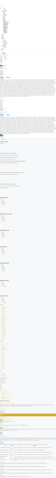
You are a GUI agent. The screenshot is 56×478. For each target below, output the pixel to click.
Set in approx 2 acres (22, 130)
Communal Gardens (30, 119)
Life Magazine (5, 53)
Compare (1, 412)
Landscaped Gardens (26, 86)
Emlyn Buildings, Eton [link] (4, 230)
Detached (48, 119)
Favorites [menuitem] (5, 65)
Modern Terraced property (47, 87)
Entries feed (3, 373)
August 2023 (3, 322)
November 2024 (4, 307)
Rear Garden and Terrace (26, 91)
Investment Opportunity (13, 86)
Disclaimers (5, 47)
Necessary (2, 442)
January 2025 (3, 306)
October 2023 (4, 320)
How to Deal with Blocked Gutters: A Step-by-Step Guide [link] (8, 153)
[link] (3, 151)
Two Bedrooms (9, 132)
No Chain (9, 88)
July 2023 (3, 323)
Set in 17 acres (16, 130)
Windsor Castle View (14, 96)
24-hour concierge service (10, 79)
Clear (1, 64)
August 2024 (3, 309)
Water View (49, 132)
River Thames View (45, 91)
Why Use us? (5, 58)
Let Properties (5, 11)
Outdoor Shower (29, 89)
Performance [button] (1, 464)
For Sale (4, 12)
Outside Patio (49, 89)
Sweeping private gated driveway (25, 131)
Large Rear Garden (41, 86)
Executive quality (50, 120)
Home (2, 138)
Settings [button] (1, 431)
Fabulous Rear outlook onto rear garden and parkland (13, 84)
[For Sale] (2, 58)
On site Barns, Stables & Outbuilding (36, 88)
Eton (2, 350)
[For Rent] (2, 57)
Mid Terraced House (40, 87)
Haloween (3, 354)
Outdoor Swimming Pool (43, 89)
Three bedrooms (46, 131)
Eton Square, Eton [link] (3, 295)
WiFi (4, 96)
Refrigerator (32, 91)
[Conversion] (2, 56)
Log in (3, 372)
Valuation (3, 35)
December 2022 (4, 331)
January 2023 (3, 330)
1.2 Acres (2, 79)
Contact (2, 36)
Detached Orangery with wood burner (11, 120)
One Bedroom (44, 88)
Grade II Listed (31, 85)
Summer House (18, 131)
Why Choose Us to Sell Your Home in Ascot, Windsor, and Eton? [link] (9, 157)
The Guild (5, 54)
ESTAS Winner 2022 (4, 349)
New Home (5, 88)
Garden (13, 85)
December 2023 (4, 318)
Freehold (28, 84)
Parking (53, 89)
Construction (3, 347)
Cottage (39, 119)
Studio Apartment (7, 131)
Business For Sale (22, 118)
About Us (3, 49)
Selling (4, 18)
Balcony (43, 79)
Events (3, 351)
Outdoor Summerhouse (36, 89)
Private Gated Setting (44, 90)
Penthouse (5, 90)
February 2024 (4, 316)
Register (4, 17)
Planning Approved (15, 90)
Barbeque (46, 79)
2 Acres (5, 79)
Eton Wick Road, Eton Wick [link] (6, 213)
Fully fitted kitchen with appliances (34, 84)
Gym (46, 85)
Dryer (33, 120)
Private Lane (49, 90)
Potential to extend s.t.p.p (37, 90)
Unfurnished (32, 132)
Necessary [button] (1, 441)
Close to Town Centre (14, 119)
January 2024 (3, 317)
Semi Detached (11, 130)
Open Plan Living (20, 89)
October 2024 (4, 308)
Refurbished (36, 91)
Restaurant (3, 365)
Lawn (49, 86)
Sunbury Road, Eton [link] (4, 197)
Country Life (3, 348)
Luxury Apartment (4, 87)
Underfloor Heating (19, 132)
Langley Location (31, 86)
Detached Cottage (52, 119)
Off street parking (14, 88)
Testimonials (5, 57)
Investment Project (19, 86)
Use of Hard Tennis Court (37, 132)
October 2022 (4, 333)
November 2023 (4, 319)
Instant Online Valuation (6, 21)
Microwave (34, 87)
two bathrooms (4, 132)
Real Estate (3, 364)
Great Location (36, 85)
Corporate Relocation (6, 26)
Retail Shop (40, 91)
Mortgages (3, 360)
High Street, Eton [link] (3, 246)
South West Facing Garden (49, 130)
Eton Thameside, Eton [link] (4, 262)
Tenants (4, 25)
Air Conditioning (39, 79)
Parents (3, 362)
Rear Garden (20, 91)
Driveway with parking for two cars (26, 120)
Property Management (6, 24)
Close (3, 412)
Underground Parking (26, 132)
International (5, 29)
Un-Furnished (14, 132)
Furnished (41, 84)
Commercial (5, 27)
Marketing (3, 359)
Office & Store (19, 88)
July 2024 (3, 310)
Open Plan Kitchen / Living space (12, 89)
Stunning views (12, 131)
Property (3, 11)
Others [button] (1, 474)
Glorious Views (26, 85)
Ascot (2, 342)
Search (1, 65)
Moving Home (4, 361)
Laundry (46, 86)
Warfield (43, 132)
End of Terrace (36, 120)
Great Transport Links (42, 85)
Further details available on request (48, 84)
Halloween (3, 353)
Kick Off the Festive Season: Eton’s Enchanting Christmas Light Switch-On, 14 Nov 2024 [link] (12, 172)
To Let (4, 13)
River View (50, 91)
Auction (4, 16)
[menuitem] (2, 52)
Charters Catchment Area (33, 118)
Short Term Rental (42, 130)
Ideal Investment (6, 86)
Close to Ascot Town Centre (41, 118)
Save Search (1, 135)
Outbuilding (25, 89)
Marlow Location (30, 87)
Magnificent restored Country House (13, 87)
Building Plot (17, 118)
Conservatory (35, 119)
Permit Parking (9, 90)
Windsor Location (20, 96)
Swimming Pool (33, 131)
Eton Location (41, 120)
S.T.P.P (54, 91)
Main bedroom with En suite (23, 87)
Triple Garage (51, 131)
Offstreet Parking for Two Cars (26, 88)
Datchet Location (43, 119)
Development (19, 120)
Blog (4, 52)
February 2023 (4, 329)
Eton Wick (45, 120)
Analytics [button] (1, 467)
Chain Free (27, 118)
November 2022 (4, 332)
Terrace (37, 131)
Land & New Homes (6, 28)
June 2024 (3, 311)
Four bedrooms (24, 84)
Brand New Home (12, 118)
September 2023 (4, 321)
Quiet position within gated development (12, 91)
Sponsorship (5, 56)
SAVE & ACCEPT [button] (2, 477)
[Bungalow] (2, 60)
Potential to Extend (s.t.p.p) (29, 90)
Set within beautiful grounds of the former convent (32, 130)
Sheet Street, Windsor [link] (4, 280)
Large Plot (36, 86)
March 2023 (3, 328)
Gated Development (20, 85)
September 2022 (4, 334)
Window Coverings (8, 96)
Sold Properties (5, 14)
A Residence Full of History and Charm (20, 79)
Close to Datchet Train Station (50, 118)
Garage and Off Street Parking (7, 85)
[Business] (2, 61)
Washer (46, 132)
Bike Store (7, 118)
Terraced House (41, 131)
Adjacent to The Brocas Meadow (31, 79)
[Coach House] (2, 62)
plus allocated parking (21, 90)
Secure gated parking (5, 130)
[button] (2, 78)
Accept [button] (3, 431)
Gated (15, 85)
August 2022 (3, 335)
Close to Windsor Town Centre (22, 119)
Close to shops (8, 119)
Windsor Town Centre (27, 96)
